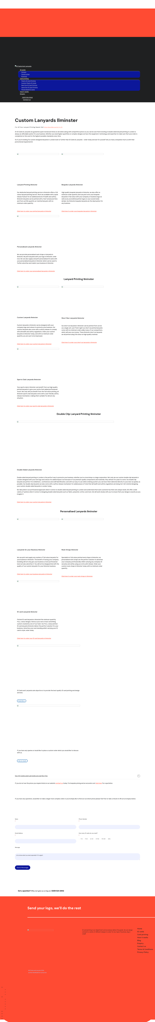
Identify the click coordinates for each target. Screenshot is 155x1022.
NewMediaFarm (37, 972)
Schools (9, 989)
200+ (109, 838)
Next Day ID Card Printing (15, 1004)
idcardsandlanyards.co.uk (53, 127)
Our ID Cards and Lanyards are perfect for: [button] (31, 776)
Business (9, 994)
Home (139, 929)
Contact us (141, 946)
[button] (21, 700)
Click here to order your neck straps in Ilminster (77, 576)
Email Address (19, 834)
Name (16, 820)
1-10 (81, 838)
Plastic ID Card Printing (14, 999)
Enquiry (140, 943)
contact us (59, 783)
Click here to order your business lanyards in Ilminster (34, 574)
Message (17, 847)
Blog (139, 940)
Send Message (22, 867)
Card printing (142, 934)
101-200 (103, 838)
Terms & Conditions (145, 949)
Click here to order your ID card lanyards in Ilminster (34, 638)
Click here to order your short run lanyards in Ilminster (79, 342)
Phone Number (83, 820)
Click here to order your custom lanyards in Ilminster (34, 344)
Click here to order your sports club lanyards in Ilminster (35, 406)
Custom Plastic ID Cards (14, 1001)
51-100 (97, 838)
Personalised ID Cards (13, 1009)
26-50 (91, 838)
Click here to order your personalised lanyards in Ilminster (36, 271)
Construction (10, 992)
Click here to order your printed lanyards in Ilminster (34, 211)
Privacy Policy (143, 952)
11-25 (86, 838)
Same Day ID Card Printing (15, 1006)
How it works (142, 937)
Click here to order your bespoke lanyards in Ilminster (79, 211)
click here (99, 783)
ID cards (140, 932)
